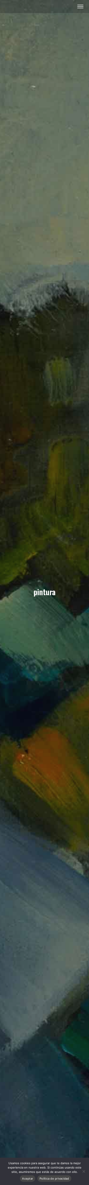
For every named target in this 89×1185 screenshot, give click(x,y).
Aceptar (27, 1178)
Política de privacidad (54, 1178)
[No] (83, 1171)
